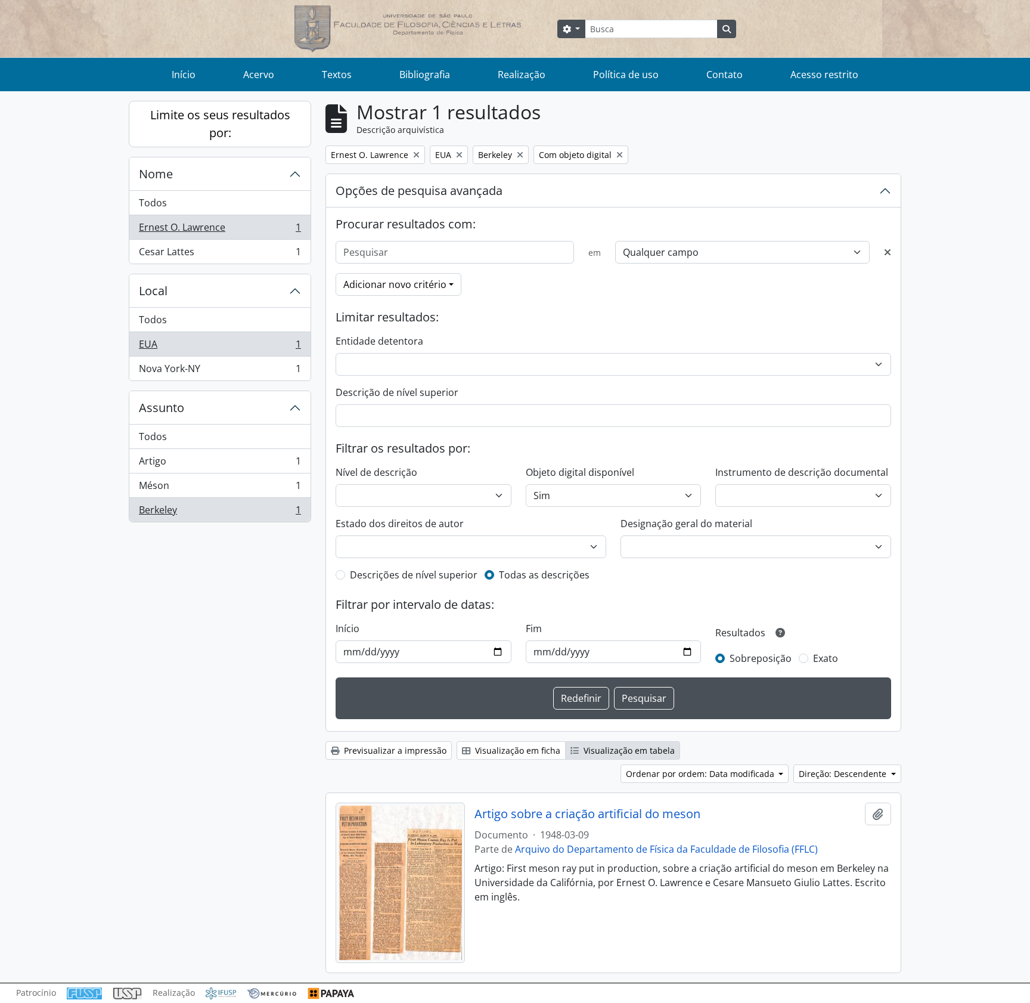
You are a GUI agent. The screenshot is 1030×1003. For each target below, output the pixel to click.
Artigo (219, 463)
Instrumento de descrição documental (801, 472)
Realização (521, 74)
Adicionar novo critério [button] (394, 284)
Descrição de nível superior (397, 392)
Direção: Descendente (844, 773)
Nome (156, 174)
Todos (153, 202)
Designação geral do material (686, 523)
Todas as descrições (544, 574)
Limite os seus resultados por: (220, 124)
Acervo (258, 74)
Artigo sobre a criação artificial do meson (587, 814)
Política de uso (626, 74)
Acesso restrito (824, 74)
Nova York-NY (219, 371)
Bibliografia (424, 74)
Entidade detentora (379, 341)
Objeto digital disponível (580, 472)
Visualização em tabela (628, 750)
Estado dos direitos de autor (400, 523)
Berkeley (219, 512)
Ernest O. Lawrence (219, 230)
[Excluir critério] (887, 252)
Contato (724, 74)
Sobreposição (761, 658)
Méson (219, 488)
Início (184, 74)
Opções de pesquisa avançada (419, 190)
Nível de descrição (376, 472)
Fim (534, 628)
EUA (219, 347)
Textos (337, 74)
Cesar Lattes (219, 254)
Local (153, 291)
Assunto (161, 408)
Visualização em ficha (516, 750)
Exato (825, 658)
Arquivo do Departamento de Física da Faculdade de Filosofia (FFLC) (666, 849)
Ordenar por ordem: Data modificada (701, 773)
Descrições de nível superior (413, 574)
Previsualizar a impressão (394, 750)
